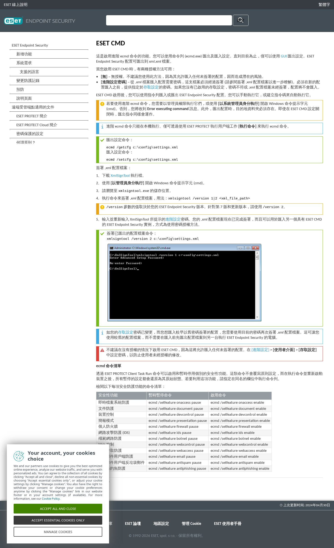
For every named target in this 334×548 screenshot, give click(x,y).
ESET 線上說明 (15, 5)
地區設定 (161, 524)
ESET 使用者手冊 (228, 524)
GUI (284, 56)
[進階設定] (260, 350)
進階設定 (173, 219)
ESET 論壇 (133, 524)
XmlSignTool (120, 176)
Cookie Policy (51, 498)
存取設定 (151, 87)
